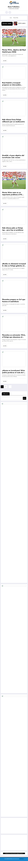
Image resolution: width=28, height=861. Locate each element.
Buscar (6, 394)
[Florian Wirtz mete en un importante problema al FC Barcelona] (14, 180)
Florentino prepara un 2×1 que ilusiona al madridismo (13, 300)
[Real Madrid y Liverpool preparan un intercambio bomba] (14, 72)
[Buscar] (6, 12)
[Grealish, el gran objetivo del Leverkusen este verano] (14, 143)
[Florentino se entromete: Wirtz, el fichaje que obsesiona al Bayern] (14, 323)
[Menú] (2, 12)
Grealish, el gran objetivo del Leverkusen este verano (13, 156)
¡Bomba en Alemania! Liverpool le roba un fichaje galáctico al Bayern (14, 265)
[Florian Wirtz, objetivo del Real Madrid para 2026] (14, 37)
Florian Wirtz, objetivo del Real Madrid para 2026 (14, 51)
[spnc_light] (9, 12)
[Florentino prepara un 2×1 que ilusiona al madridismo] (14, 287)
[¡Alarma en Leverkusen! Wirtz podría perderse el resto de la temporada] (14, 359)
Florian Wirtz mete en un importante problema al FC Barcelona (12, 193)
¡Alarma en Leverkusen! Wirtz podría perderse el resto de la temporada (13, 371)
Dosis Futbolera (13, 7)
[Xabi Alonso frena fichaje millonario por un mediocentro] (14, 108)
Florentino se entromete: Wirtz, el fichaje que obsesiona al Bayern (14, 336)
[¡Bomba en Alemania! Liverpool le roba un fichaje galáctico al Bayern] (14, 252)
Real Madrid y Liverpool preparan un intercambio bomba (11, 84)
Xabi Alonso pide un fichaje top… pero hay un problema (12, 229)
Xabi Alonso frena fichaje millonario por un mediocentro (13, 121)
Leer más (4, 60)
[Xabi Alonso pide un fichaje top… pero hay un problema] (14, 216)
